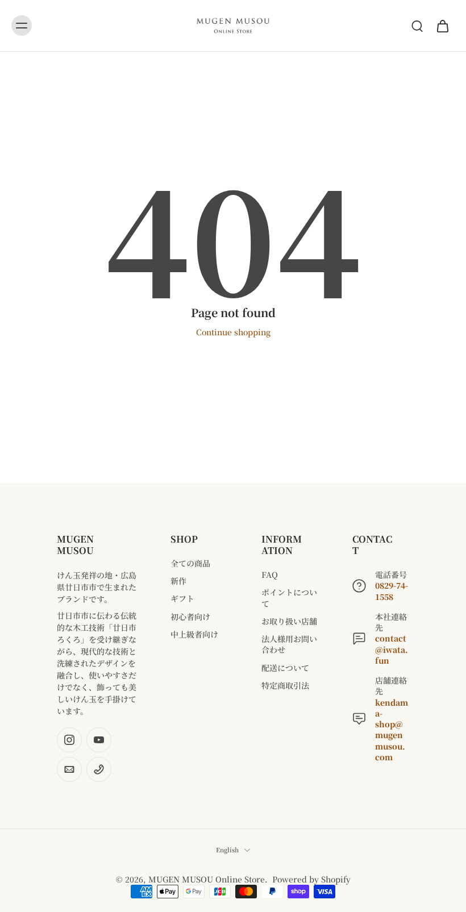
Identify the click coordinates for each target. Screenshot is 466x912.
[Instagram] (69, 739)
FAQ (269, 574)
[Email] (69, 769)
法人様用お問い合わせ (289, 644)
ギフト (182, 598)
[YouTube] (98, 739)
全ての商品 (190, 563)
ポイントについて (289, 598)
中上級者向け (194, 634)
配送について (285, 668)
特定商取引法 (285, 685)
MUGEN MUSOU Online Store (206, 879)
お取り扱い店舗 (289, 621)
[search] (417, 25)
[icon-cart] (442, 25)
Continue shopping (233, 332)
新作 (178, 581)
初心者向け (190, 616)
